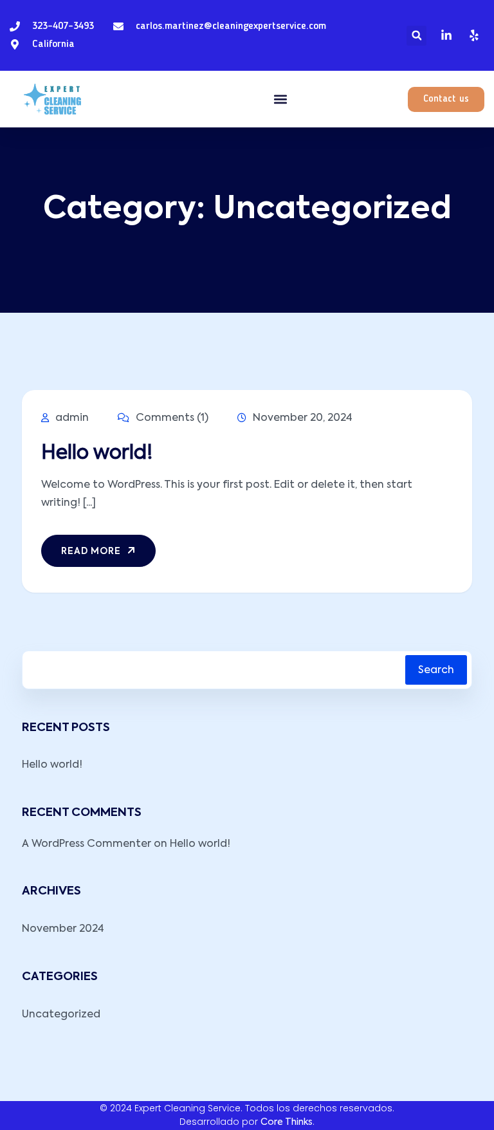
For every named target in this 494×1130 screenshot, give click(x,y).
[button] (416, 36)
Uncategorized (61, 1015)
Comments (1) (170, 418)
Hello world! (96, 453)
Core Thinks (287, 1122)
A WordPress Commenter (86, 844)
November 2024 (63, 929)
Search (436, 670)
